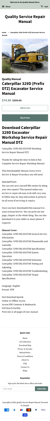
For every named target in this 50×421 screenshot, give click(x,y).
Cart (46, 6)
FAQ (25, 363)
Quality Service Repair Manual (25, 19)
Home (4, 32)
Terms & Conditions (25, 356)
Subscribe (41, 388)
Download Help (25, 345)
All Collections (25, 341)
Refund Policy (25, 352)
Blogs (25, 370)
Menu (8, 6)
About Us (25, 360)
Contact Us (25, 367)
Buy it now (25, 117)
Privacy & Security (25, 349)
